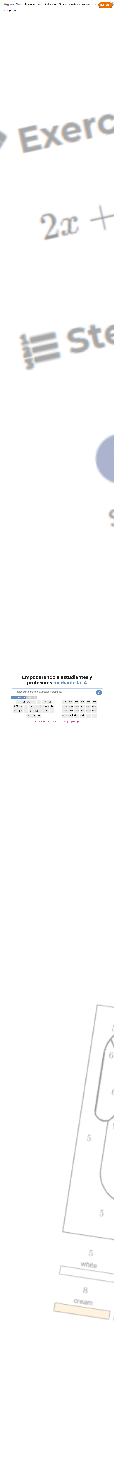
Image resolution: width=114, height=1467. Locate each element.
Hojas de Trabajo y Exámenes (75, 4)
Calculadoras (33, 4)
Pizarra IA (50, 4)
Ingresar (105, 5)
